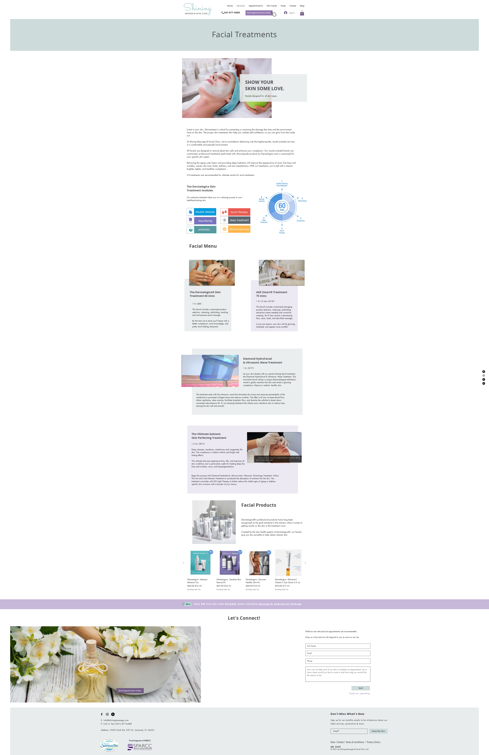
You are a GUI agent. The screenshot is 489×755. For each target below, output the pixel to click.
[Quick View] (200, 562)
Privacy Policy (374, 742)
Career (340, 742)
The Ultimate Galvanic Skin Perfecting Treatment (209, 436)
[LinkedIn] (483, 383)
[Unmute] (189, 383)
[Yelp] (483, 379)
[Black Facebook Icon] (101, 714)
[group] (244, 571)
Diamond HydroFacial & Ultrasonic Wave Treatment (262, 360)
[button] (302, 13)
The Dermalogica (201, 292)
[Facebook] (483, 371)
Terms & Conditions (355, 742)
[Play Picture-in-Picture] (231, 383)
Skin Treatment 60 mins (205, 294)
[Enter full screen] (235, 383)
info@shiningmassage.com (116, 720)
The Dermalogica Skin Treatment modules (201, 188)
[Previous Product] (183, 562)
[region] (209, 295)
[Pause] (185, 383)
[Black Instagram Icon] (107, 714)
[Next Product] (305, 562)
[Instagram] (483, 375)
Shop (332, 742)
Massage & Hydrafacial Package (280, 604)
